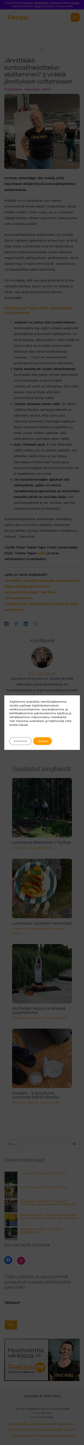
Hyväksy (42, 741)
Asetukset (20, 741)
